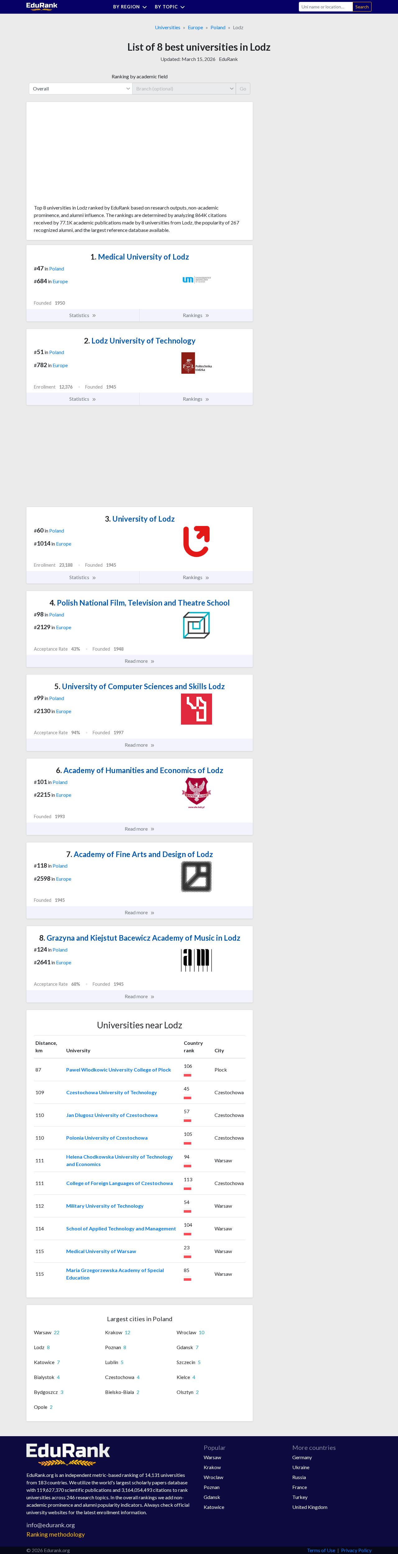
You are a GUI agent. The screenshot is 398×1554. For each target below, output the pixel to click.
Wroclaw (213, 1477)
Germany (302, 1457)
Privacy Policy (356, 1550)
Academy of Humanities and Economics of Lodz (139, 770)
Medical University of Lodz (139, 256)
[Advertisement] (80, 155)
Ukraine (300, 1467)
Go (243, 88)
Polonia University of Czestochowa (107, 1138)
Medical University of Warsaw (101, 1251)
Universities (167, 27)
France (299, 1487)
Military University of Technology (105, 1206)
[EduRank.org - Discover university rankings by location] (42, 6)
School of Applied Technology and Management (121, 1228)
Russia (299, 1477)
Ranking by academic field (140, 76)
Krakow (212, 1467)
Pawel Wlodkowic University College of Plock (118, 1069)
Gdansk (212, 1497)
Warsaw (212, 1457)
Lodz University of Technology (140, 340)
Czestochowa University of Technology (111, 1092)
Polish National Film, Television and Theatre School (139, 602)
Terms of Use (321, 1550)
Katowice (214, 1507)
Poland (218, 27)
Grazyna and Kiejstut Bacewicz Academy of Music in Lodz (139, 937)
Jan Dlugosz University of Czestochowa (112, 1115)
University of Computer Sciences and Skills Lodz (139, 686)
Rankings (193, 315)
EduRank (228, 59)
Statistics (79, 315)
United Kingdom (309, 1507)
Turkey (300, 1497)
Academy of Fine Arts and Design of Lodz (139, 854)
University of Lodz (140, 518)
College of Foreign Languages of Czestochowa (119, 1183)
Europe (195, 27)
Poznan (212, 1487)
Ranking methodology (55, 1534)
